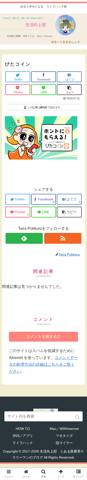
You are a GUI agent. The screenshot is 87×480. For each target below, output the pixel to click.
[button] (78, 417)
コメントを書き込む (43, 336)
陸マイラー (64, 443)
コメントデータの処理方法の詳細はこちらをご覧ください (43, 365)
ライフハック (23, 443)
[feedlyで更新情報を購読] (24, 238)
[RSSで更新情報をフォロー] (62, 238)
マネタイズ (64, 436)
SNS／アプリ (23, 436)
